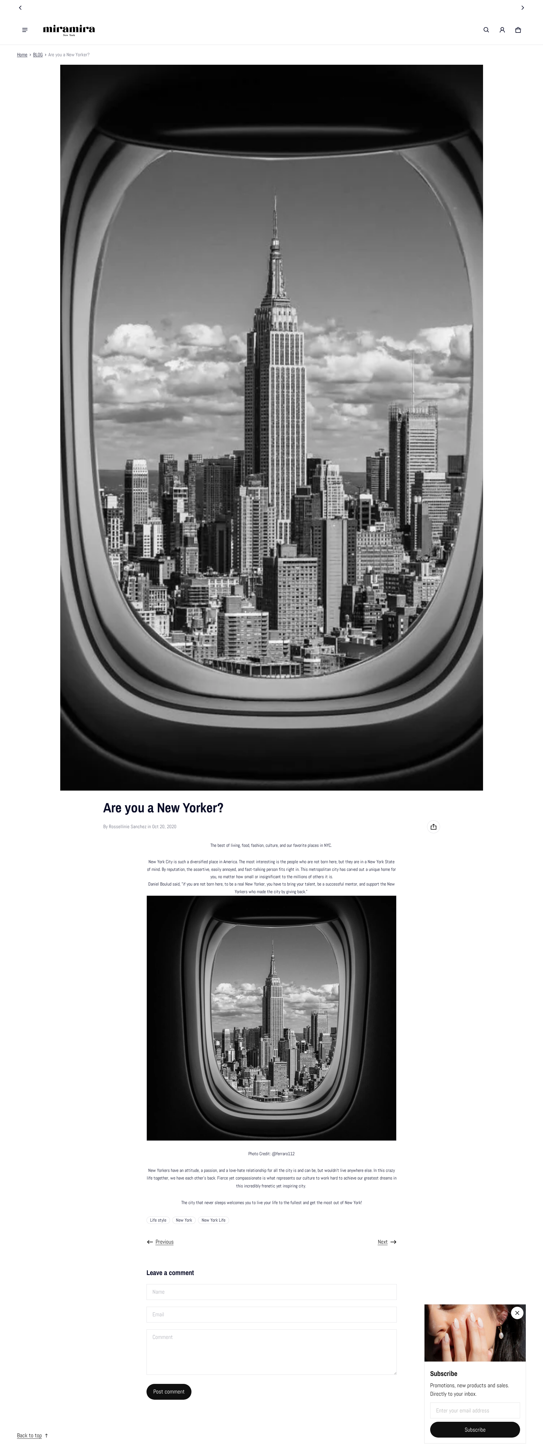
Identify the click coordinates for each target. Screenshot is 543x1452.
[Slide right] (522, 7)
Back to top (29, 1435)
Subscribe (475, 1429)
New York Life (213, 1220)
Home (22, 55)
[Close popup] (517, 1313)
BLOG (38, 55)
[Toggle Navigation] (25, 30)
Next (383, 1241)
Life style (158, 1220)
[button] (486, 30)
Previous (165, 1241)
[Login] (502, 30)
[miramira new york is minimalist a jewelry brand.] (69, 30)
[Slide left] (20, 7)
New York (184, 1220)
